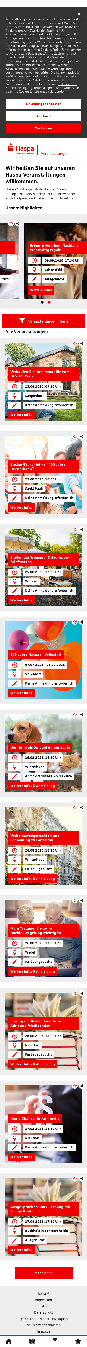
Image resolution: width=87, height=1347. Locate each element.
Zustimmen (43, 128)
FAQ (43, 1306)
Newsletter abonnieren (44, 1325)
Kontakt (43, 1293)
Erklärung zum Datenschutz (26, 53)
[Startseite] (9, 1341)
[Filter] (55, 1341)
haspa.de (43, 1331)
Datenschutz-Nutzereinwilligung (43, 1319)
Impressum (43, 1300)
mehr (73, 198)
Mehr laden (43, 1273)
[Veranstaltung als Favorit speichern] (73, 223)
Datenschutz (43, 1312)
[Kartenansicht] (32, 1341)
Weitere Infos (22, 290)
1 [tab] (42, 302)
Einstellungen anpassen (43, 104)
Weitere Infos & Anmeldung (32, 786)
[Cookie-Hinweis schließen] (79, 14)
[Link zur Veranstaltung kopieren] (80, 223)
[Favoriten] (78, 1341)
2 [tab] (49, 302)
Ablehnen (43, 116)
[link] (43, 382)
